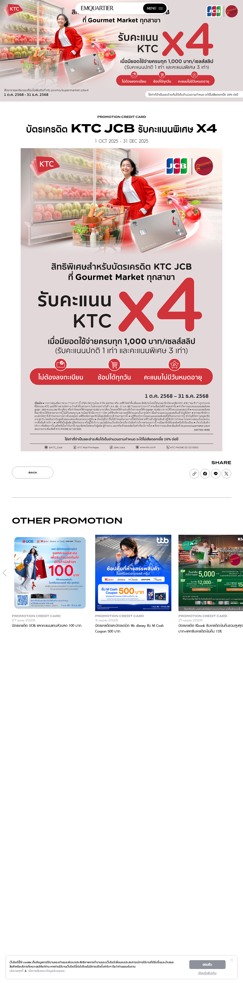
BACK (32, 473)
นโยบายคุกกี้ (16, 971)
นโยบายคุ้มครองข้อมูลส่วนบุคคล (46, 971)
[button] (238, 572)
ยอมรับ (207, 964)
